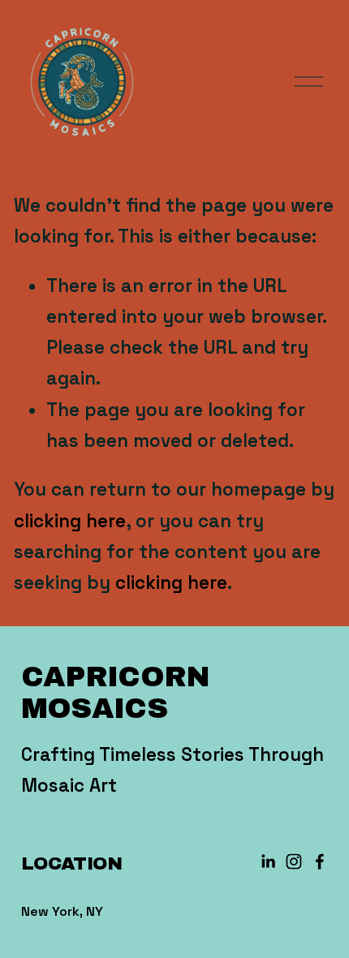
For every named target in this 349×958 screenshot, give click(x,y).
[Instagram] (294, 861)
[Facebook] (320, 861)
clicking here (70, 521)
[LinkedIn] (268, 861)
